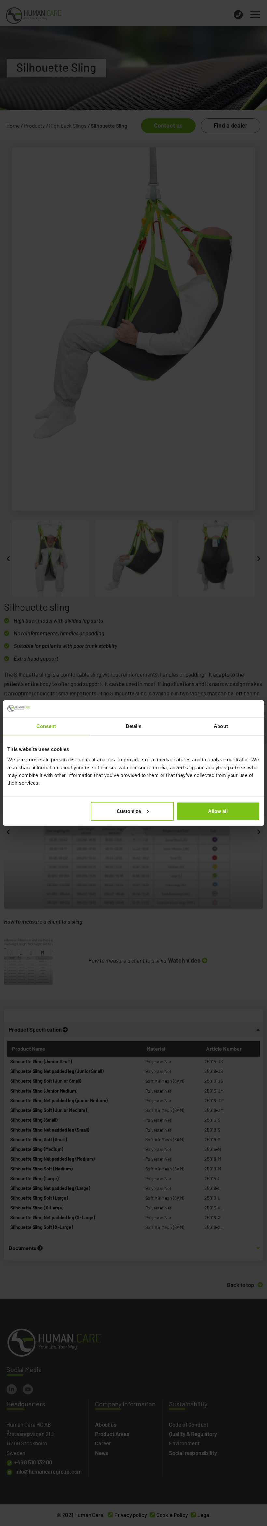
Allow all (218, 811)
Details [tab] (134, 726)
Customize (129, 811)
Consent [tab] (46, 726)
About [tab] (221, 726)
